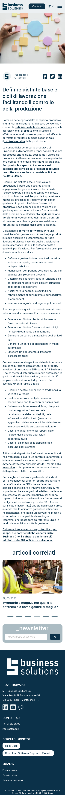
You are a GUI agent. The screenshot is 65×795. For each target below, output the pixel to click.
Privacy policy (10, 770)
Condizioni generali (13, 780)
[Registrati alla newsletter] (55, 637)
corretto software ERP (32, 230)
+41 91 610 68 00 (11, 723)
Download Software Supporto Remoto (28, 753)
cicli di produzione (26, 130)
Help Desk (11, 745)
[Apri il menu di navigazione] (59, 6)
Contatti (36, 6)
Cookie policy (10, 775)
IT (49, 6)
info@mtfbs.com (11, 729)
